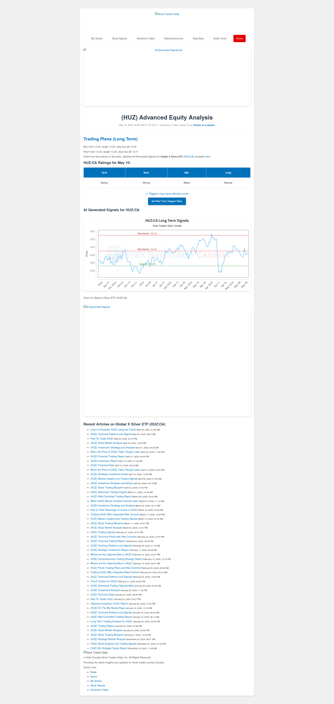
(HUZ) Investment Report (104, 461)
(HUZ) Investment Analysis (105, 590)
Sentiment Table (146, 38)
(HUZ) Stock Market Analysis (106, 443)
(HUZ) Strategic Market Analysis (108, 639)
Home (239, 38)
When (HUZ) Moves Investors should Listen (114, 501)
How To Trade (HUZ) (101, 438)
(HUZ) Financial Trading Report (107, 456)
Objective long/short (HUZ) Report (109, 603)
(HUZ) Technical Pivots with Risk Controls (113, 536)
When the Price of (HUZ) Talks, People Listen (115, 451)
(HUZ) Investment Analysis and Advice (111, 483)
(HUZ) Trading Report (102, 626)
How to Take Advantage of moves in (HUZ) (114, 509)
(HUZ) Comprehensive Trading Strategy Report (116, 559)
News (93, 672)
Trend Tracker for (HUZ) (104, 581)
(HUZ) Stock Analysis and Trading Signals (113, 643)
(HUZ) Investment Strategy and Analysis (112, 447)
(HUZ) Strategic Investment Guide (109, 474)
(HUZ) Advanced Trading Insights (108, 492)
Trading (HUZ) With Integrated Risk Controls (114, 514)
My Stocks (96, 38)
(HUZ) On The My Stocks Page (107, 608)
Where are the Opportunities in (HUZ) (111, 554)
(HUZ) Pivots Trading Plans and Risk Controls (115, 568)
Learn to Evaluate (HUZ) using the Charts (113, 429)
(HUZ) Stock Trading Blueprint (107, 487)
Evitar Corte (219, 38)
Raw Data (198, 38)
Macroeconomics (173, 38)
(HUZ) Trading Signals (102, 532)
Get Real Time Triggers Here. (167, 201)
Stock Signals (119, 38)
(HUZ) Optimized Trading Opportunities (112, 585)
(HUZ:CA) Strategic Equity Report (108, 648)
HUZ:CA (188, 156)
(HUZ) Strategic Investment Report (109, 550)
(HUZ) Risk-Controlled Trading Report (111, 496)
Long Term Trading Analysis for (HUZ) (111, 621)
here (207, 156)
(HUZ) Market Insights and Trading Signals (113, 478)
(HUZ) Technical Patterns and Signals (111, 434)
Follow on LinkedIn (204, 125)
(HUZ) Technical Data (102, 465)
